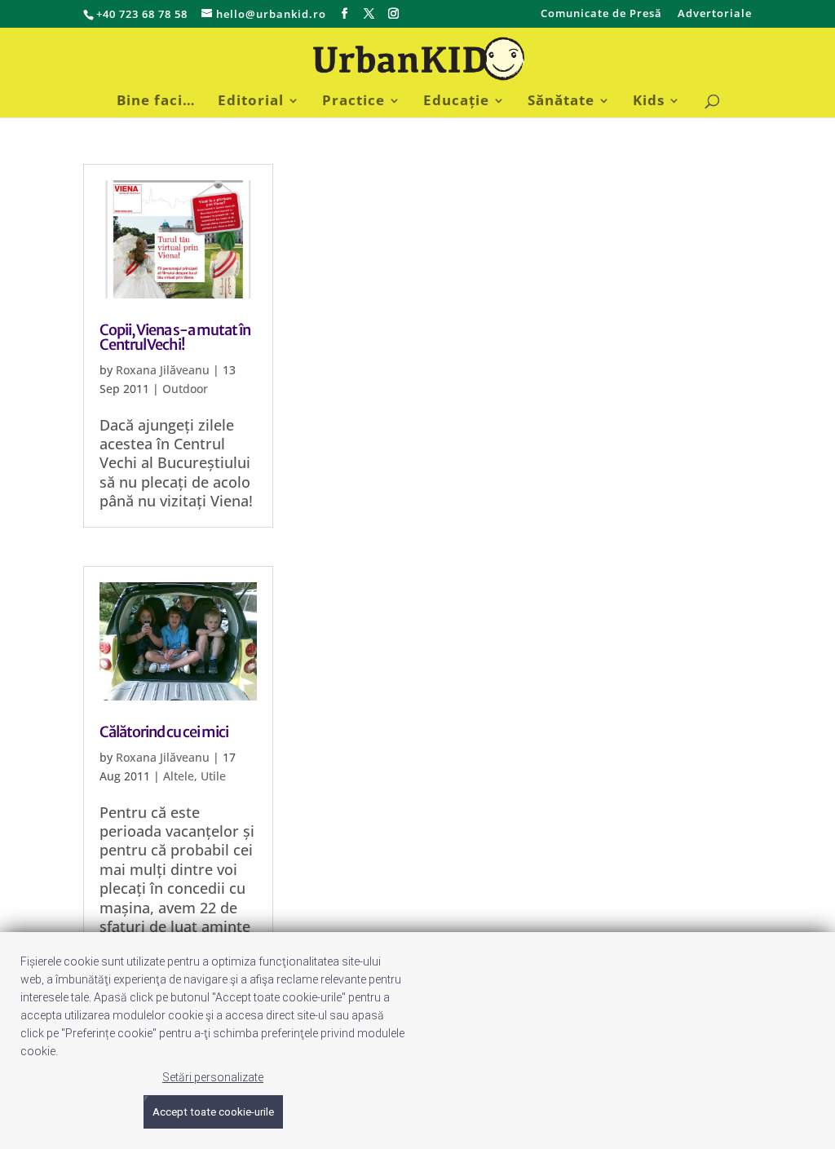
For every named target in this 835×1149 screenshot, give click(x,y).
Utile (213, 776)
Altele (178, 776)
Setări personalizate (212, 1077)
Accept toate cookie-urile (213, 1112)
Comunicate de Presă (601, 14)
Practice (353, 102)
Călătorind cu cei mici (163, 732)
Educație (456, 102)
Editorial (251, 102)
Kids (649, 102)
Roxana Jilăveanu (163, 370)
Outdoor (185, 388)
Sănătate (561, 102)
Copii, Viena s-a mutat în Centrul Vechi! (174, 337)
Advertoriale (715, 14)
